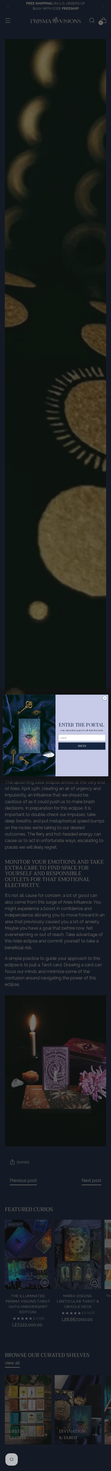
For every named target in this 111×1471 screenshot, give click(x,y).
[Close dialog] (104, 698)
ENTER (82, 745)
